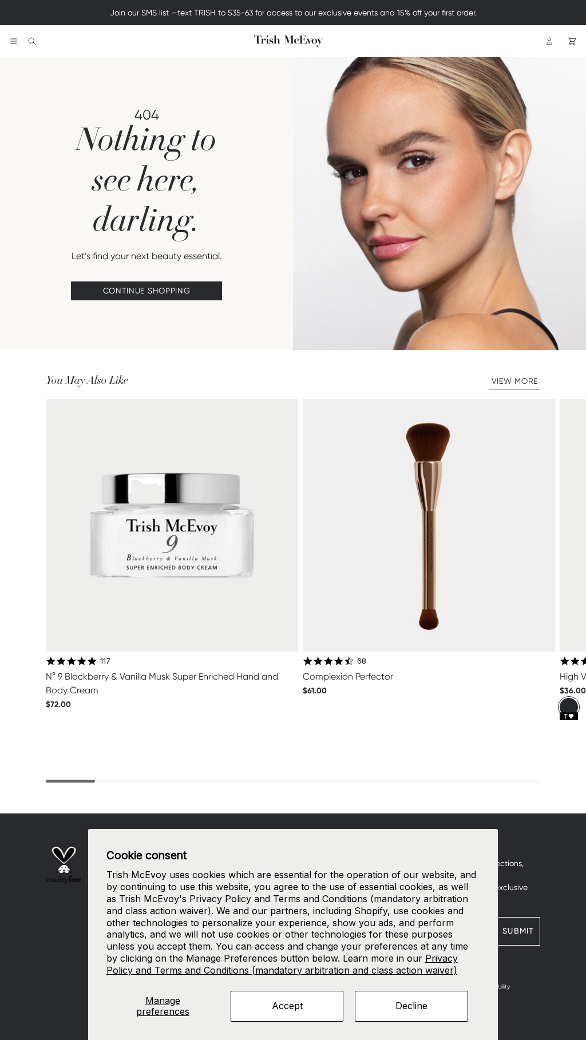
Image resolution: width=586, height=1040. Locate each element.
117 (105, 660)
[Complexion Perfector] (429, 525)
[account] (549, 41)
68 (361, 660)
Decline (411, 1005)
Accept (287, 1005)
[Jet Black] (569, 707)
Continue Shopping (147, 290)
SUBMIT (518, 930)
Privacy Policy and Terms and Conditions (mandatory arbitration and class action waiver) (282, 964)
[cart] (572, 41)
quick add (172, 728)
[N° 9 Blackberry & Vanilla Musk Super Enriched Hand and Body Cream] (172, 525)
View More (515, 381)
